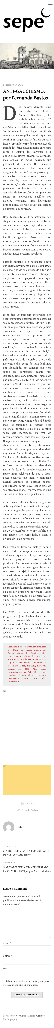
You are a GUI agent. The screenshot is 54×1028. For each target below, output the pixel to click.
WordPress (20, 1015)
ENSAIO (29, 803)
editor (22, 827)
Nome (7, 943)
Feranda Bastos (29, 809)
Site (5, 968)
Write (39, 1015)
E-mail (7, 956)
